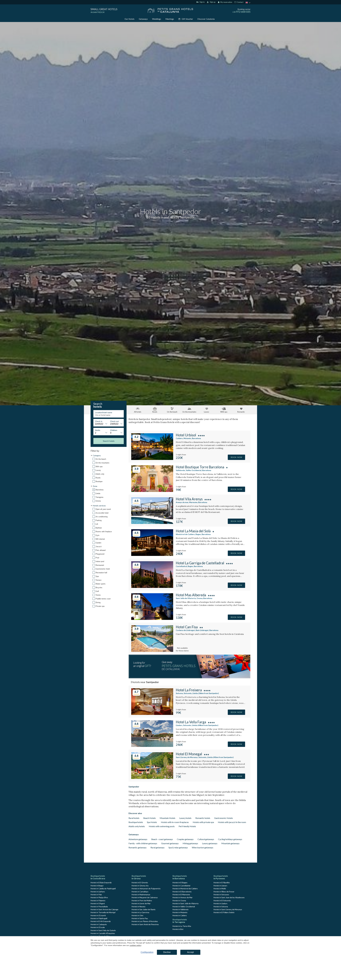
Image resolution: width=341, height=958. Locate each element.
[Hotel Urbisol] (152, 459)
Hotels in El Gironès (140, 882)
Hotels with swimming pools (162, 826)
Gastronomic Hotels (223, 818)
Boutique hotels (136, 822)
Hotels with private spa (203, 822)
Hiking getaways (190, 843)
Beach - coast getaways (162, 839)
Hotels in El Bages (179, 882)
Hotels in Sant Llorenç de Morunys (228, 909)
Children (113, 430)
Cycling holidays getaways (230, 839)
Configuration (147, 952)
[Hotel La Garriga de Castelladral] (152, 587)
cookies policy (135, 945)
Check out (114, 421)
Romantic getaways (138, 847)
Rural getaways (158, 847)
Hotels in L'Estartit (98, 915)
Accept (190, 952)
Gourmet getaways (170, 843)
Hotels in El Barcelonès (182, 891)
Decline (167, 952)
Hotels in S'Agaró (98, 903)
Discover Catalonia (206, 19)
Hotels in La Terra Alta (181, 926)
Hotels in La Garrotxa (140, 912)
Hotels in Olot (137, 915)
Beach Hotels (149, 818)
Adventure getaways (138, 839)
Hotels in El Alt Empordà (101, 921)
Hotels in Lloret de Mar (141, 903)
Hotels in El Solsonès (222, 900)
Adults (97, 430)
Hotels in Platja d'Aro (99, 897)
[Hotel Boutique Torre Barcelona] (152, 491)
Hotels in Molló (220, 888)
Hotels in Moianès (179, 912)
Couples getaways (185, 839)
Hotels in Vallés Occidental (183, 906)
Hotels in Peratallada (99, 906)
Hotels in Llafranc (98, 891)
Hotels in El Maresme (181, 894)
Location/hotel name (103, 412)
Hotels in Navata (138, 906)
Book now (236, 457)
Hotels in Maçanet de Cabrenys (145, 897)
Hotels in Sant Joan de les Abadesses (229, 897)
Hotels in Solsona (221, 906)
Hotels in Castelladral (181, 885)
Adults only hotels (137, 826)
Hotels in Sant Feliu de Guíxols (103, 930)
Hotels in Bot (177, 929)
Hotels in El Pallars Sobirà (224, 912)
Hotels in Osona (179, 900)
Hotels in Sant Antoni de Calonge (104, 909)
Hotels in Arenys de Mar (182, 897)
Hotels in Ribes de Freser (224, 891)
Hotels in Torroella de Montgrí (103, 912)
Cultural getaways (206, 839)
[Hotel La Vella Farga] (152, 746)
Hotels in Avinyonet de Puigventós (146, 888)
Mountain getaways (230, 843)
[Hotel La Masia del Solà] (152, 555)
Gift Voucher (187, 19)
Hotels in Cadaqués (99, 924)
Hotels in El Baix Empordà (101, 882)
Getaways (143, 19)
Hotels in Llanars (220, 885)
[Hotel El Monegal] (152, 778)
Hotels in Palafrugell (99, 918)
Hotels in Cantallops (140, 891)
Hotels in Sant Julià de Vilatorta (185, 903)
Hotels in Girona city (140, 885)
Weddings (156, 19)
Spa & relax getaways (178, 847)
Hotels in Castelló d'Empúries (103, 933)
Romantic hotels (202, 818)
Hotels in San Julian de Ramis (143, 909)
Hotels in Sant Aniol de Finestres (145, 924)
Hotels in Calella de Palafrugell (103, 888)
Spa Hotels (152, 822)
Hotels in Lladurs (220, 903)
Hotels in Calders (179, 915)
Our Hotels (129, 19)
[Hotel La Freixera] (152, 714)
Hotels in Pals (96, 894)
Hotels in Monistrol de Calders (185, 888)
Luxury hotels (185, 818)
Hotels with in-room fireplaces (175, 822)
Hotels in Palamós (98, 900)
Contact (240, 2)
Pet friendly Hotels (187, 826)
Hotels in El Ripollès (222, 882)
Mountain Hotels (167, 818)
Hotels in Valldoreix (180, 909)
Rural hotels (134, 818)
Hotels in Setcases (221, 894)
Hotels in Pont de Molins (142, 900)
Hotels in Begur (97, 885)
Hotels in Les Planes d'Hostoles (145, 921)
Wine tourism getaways (202, 847)
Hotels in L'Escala (98, 927)
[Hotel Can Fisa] (152, 651)
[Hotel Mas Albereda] (152, 619)
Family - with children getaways (143, 843)
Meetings (169, 19)
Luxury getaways (209, 843)
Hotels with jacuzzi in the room (232, 822)
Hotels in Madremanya (141, 894)
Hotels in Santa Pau (140, 918)
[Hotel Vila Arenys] (152, 523)
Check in (98, 421)
